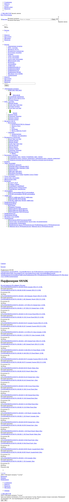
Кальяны (10, 54)
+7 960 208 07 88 (6, 13)
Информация (5, 479)
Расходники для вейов (15, 52)
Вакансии (7, 40)
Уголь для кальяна (13, 57)
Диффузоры (11, 65)
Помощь (3, 478)
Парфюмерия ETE (13, 70)
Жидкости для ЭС (13, 49)
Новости (7, 35)
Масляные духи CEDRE (15, 73)
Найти (6, 85)
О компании (8, 482)
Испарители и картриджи (16, 51)
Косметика (11, 62)
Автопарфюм (12, 64)
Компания (4, 476)
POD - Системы (13, 48)
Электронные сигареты (15, 46)
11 (4, 473)
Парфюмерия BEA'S (14, 67)
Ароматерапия (12, 75)
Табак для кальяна (13, 56)
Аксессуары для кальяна (15, 59)
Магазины (7, 38)
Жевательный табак (14, 61)
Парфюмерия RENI (14, 69)
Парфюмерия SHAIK (14, 72)
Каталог (6, 30)
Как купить (7, 36)
